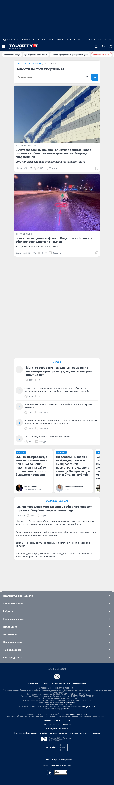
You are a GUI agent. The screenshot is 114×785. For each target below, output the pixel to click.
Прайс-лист (10, 626)
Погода (41, 40)
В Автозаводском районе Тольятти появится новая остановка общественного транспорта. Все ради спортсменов (53, 153)
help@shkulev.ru (63, 709)
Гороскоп (62, 40)
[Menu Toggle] (3, 46)
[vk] (57, 676)
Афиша (51, 40)
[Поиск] (96, 46)
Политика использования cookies (57, 725)
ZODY (100, 40)
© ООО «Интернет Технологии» (57, 765)
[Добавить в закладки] (96, 168)
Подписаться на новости (18, 595)
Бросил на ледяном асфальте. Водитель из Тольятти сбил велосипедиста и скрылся (54, 239)
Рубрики (8, 611)
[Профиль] (110, 46)
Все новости (35, 64)
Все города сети (12, 657)
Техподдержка (12, 649)
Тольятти (21, 64)
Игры (108, 40)
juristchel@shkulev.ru (86, 707)
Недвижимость (10, 40)
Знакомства (27, 40)
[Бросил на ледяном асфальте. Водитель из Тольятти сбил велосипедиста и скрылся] (57, 202)
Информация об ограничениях (57, 720)
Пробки (91, 40)
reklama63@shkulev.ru (77, 714)
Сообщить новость (14, 603)
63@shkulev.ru (70, 702)
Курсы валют (77, 40)
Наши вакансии (12, 642)
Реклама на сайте (13, 619)
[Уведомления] (103, 46)
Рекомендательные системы (57, 729)
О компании (10, 634)
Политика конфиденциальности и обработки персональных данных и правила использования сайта (57, 733)
